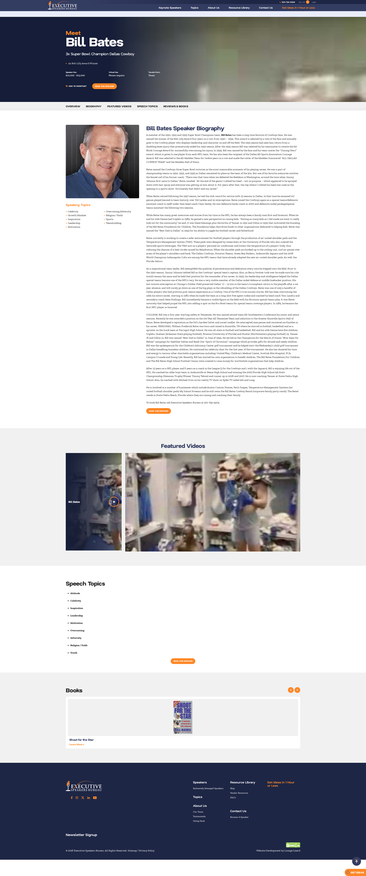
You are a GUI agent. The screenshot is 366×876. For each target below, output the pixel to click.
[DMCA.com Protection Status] (293, 844)
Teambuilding (113, 223)
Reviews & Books (175, 106)
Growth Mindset (77, 215)
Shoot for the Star (81, 739)
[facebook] (71, 797)
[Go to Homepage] (62, 5)
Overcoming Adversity (118, 211)
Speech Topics (147, 106)
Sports (109, 219)
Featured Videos (119, 106)
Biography (94, 106)
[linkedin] (88, 797)
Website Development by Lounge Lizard (278, 850)
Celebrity (73, 211)
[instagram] (77, 797)
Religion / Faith (114, 215)
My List (303, 2)
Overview (73, 106)
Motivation (74, 226)
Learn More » (76, 744)
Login (314, 2)
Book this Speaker (104, 86)
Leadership (74, 223)
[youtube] (95, 797)
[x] (82, 797)
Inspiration (74, 219)
